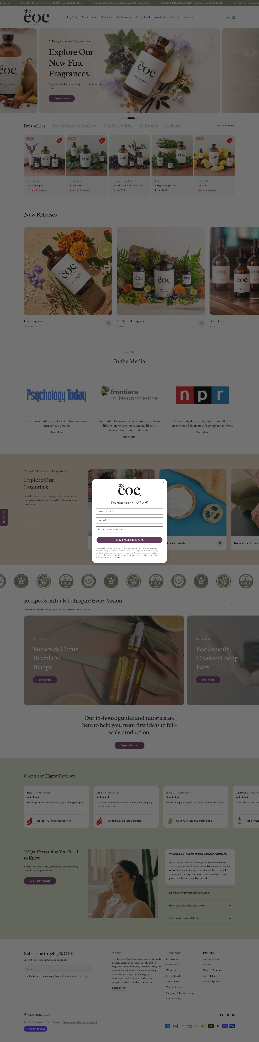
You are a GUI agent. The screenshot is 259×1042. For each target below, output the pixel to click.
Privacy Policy (109, 557)
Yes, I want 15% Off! (129, 540)
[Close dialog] (163, 482)
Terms (118, 557)
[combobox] (100, 529)
